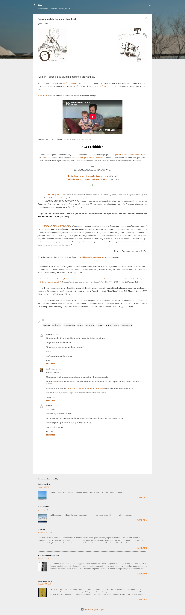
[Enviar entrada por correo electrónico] (43, 321)
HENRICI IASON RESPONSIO (57, 226)
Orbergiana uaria (45, 580)
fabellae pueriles (69, 325)
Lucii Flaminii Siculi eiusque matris (93, 257)
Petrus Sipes (42, 95)
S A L (41, 5)
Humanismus (89, 325)
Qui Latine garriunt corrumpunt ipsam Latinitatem (88, 179)
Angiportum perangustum (48, 555)
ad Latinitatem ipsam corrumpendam (86, 157)
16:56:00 (55, 406)
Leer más (142, 497)
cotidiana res (56, 325)
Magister (100, 325)
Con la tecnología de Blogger (94, 609)
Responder (50, 364)
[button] (146, 18)
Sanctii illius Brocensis (133, 154)
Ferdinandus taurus (70, 83)
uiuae (54, 381)
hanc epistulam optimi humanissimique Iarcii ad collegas (86, 388)
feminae (80, 325)
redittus (103, 86)
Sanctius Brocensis (112, 325)
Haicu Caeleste (44, 506)
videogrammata (126, 325)
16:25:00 (60, 369)
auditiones (46, 325)
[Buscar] (150, 6)
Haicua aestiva (44, 483)
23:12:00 (55, 334)
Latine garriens (115, 154)
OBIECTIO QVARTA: (53, 194)
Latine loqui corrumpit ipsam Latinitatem (85, 176)
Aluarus (49, 334)
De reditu (41, 529)
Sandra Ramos (51, 369)
